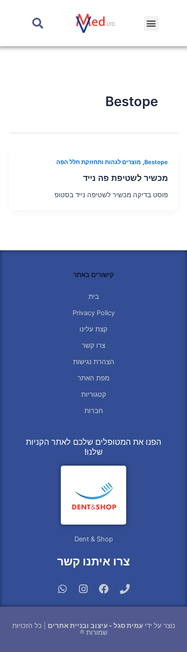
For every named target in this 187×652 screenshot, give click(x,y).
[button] (151, 23)
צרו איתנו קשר (93, 561)
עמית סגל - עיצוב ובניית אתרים (95, 626)
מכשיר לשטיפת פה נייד (125, 178)
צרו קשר (93, 345)
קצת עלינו (93, 329)
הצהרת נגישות (93, 362)
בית (94, 296)
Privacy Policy (94, 313)
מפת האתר (93, 378)
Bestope (156, 162)
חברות (93, 411)
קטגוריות (93, 394)
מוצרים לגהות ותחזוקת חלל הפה (98, 162)
